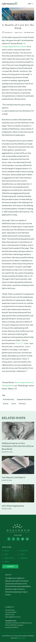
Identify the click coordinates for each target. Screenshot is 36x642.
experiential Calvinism (24, 399)
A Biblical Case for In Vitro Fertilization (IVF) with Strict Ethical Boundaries (18, 446)
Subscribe (23, 551)
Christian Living (8, 399)
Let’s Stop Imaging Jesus (13, 505)
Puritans (22, 403)
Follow (6, 562)
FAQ (6, 554)
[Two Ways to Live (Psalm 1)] (18, 465)
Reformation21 (29, 32)
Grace (5, 403)
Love (13, 403)
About (6, 551)
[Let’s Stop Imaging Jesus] (18, 493)
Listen (22, 554)
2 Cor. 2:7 (19, 343)
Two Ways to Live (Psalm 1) (13, 477)
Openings (23, 558)
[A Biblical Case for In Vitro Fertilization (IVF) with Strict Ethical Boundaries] (18, 431)
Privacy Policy (9, 558)
